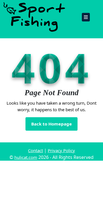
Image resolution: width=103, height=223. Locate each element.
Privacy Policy (61, 150)
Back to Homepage (54, 126)
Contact (35, 150)
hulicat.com (25, 157)
